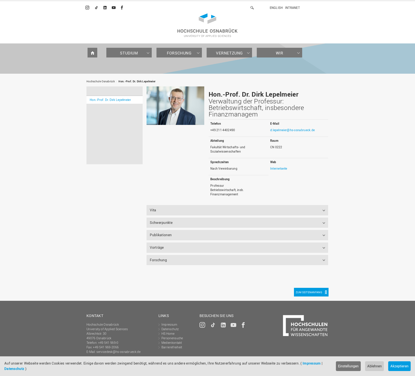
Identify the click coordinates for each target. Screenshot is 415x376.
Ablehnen (374, 366)
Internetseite (278, 168)
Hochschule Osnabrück (100, 81)
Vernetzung (229, 53)
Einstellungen (348, 366)
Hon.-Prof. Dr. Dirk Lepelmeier (136, 81)
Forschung (179, 53)
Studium (129, 53)
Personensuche (172, 338)
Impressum (312, 363)
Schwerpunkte (161, 222)
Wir (279, 53)
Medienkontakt (171, 343)
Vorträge (157, 247)
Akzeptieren (399, 366)
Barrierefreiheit (171, 347)
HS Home (167, 333)
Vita (153, 210)
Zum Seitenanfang (309, 292)
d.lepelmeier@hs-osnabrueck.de (292, 130)
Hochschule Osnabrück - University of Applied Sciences (207, 25)
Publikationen (161, 235)
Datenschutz (14, 368)
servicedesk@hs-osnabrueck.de (118, 352)
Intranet (292, 8)
